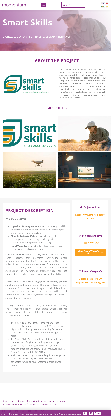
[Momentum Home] (14, 5)
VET (68, 36)
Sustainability (55, 36)
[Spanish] (107, 6)
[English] (102, 3)
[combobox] (73, 5)
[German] (107, 3)
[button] (43, 5)
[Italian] (104, 6)
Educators (21, 36)
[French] (104, 3)
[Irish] (102, 6)
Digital (7, 36)
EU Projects (36, 36)
